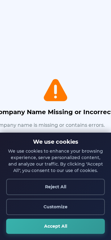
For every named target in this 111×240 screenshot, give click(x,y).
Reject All (55, 187)
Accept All (55, 226)
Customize (55, 207)
